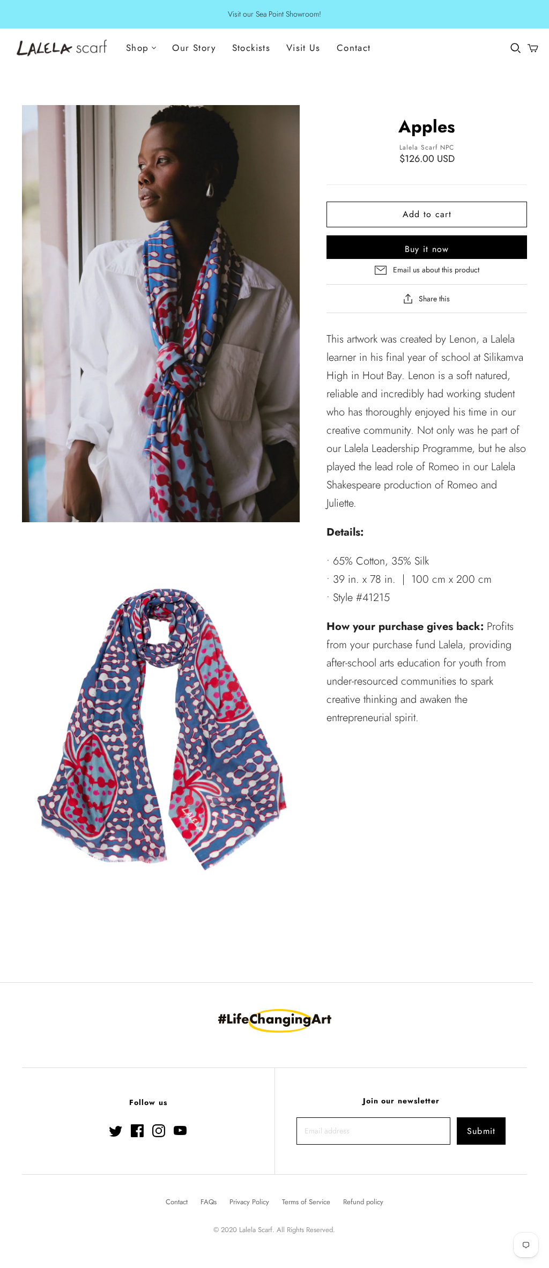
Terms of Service (306, 1202)
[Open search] (515, 48)
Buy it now (427, 249)
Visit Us (303, 47)
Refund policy (363, 1202)
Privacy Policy (249, 1202)
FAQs (209, 1202)
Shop (137, 47)
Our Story (194, 47)
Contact (354, 47)
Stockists (251, 47)
